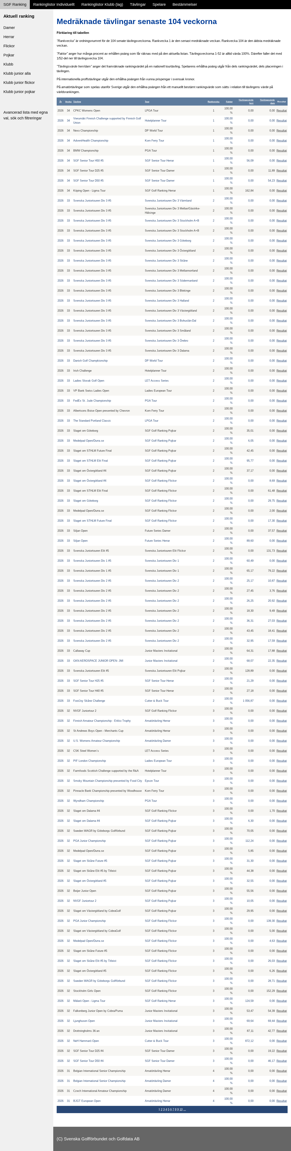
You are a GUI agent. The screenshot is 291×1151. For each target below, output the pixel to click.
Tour (147, 101)
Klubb (8, 64)
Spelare (159, 4)
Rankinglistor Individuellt (54, 4)
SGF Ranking (14, 4)
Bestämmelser (185, 4)
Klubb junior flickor (19, 82)
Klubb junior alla (17, 73)
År (60, 101)
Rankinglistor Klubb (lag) (102, 4)
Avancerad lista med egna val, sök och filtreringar (25, 115)
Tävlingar (138, 4)
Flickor (9, 46)
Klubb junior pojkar (19, 92)
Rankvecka (213, 101)
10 (181, 1109)
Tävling (77, 101)
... (184, 1109)
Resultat (282, 110)
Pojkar (8, 55)
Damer (9, 28)
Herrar (8, 37)
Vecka (68, 101)
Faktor (229, 101)
